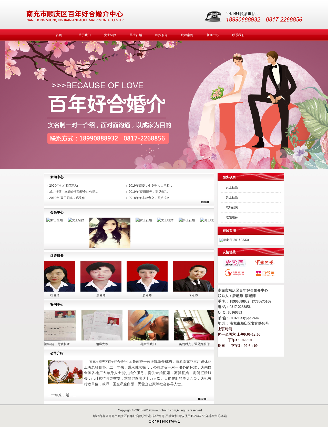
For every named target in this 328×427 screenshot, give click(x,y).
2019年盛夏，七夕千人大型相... (150, 185)
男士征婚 (136, 35)
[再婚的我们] (129, 340)
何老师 (174, 295)
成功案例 (187, 35)
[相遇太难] (83, 340)
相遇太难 (84, 344)
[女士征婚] (58, 220)
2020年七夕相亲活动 (63, 185)
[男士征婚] (168, 220)
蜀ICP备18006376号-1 (164, 421)
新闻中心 (213, 35)
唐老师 (82, 295)
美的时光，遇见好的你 (176, 344)
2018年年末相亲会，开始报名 (149, 198)
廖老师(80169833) (236, 240)
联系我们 (238, 35)
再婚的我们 (130, 344)
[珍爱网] (234, 266)
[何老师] (174, 291)
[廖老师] (128, 291)
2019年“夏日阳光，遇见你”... (148, 192)
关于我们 (84, 35)
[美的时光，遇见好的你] (176, 340)
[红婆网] (234, 276)
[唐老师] (82, 291)
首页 (59, 35)
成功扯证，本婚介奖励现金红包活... (73, 192)
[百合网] (265, 276)
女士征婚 (110, 35)
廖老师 (128, 295)
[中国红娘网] (265, 266)
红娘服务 (161, 35)
